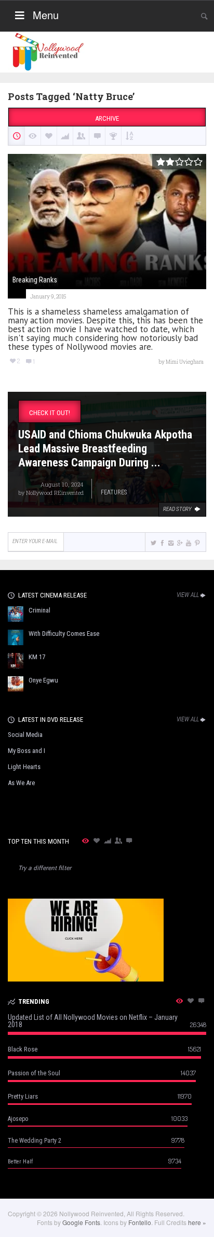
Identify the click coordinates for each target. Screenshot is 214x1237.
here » (197, 1222)
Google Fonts (81, 1222)
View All (188, 595)
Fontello (139, 1222)
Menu (46, 14)
